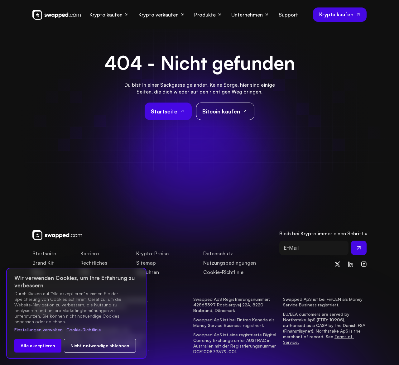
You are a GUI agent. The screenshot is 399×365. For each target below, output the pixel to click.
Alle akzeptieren (38, 345)
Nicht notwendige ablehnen (99, 345)
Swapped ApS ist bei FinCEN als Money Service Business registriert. (323, 301)
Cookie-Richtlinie (83, 329)
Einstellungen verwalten (38, 329)
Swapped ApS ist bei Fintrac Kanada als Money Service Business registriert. (234, 322)
